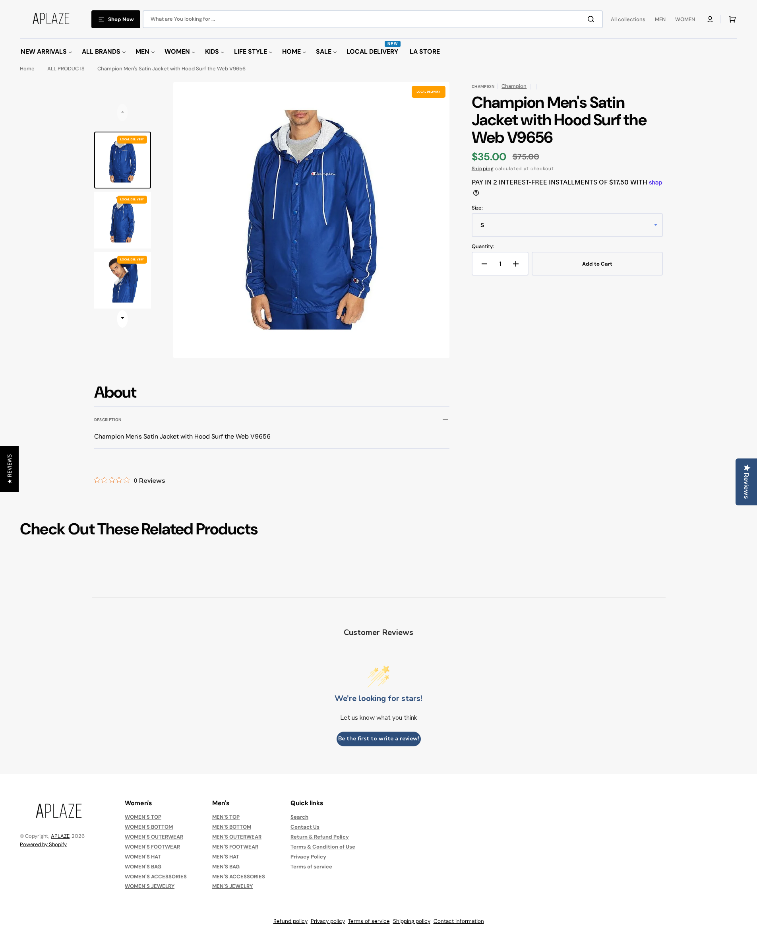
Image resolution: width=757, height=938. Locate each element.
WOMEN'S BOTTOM (149, 826)
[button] (710, 19)
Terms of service (311, 866)
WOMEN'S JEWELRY (149, 886)
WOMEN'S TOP (143, 817)
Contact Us (304, 826)
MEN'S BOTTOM (231, 826)
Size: (477, 208)
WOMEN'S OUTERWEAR (154, 836)
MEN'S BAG (226, 866)
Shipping (483, 168)
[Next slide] (122, 319)
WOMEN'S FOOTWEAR (152, 846)
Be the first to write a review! (378, 738)
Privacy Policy (308, 856)
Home (27, 69)
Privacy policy (328, 921)
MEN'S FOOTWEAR (235, 846)
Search (299, 817)
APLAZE (60, 836)
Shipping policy (411, 921)
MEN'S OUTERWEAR (236, 836)
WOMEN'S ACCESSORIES (156, 876)
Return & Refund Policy (319, 836)
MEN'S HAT (225, 856)
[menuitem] (46, 52)
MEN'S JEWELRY (232, 886)
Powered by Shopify (43, 844)
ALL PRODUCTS (66, 69)
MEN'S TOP (226, 817)
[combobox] (373, 19)
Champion (514, 86)
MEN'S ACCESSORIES (238, 876)
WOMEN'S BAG (143, 866)
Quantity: (483, 246)
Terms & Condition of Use (322, 846)
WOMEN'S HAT (143, 856)
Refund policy (290, 921)
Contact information (459, 921)
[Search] (592, 19)
